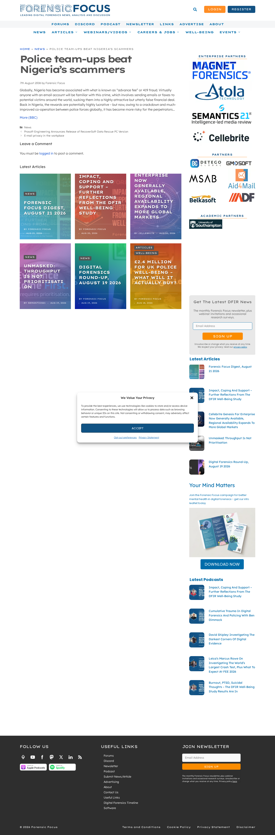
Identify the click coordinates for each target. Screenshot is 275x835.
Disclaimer (245, 827)
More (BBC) (28, 117)
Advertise (191, 24)
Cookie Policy (179, 827)
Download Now (222, 564)
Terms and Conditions (141, 827)
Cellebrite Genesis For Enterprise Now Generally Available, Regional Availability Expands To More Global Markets (153, 191)
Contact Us (111, 792)
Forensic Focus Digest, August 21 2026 (45, 208)
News (39, 32)
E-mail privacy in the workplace (44, 135)
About (216, 24)
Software (110, 808)
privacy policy (240, 347)
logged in (46, 153)
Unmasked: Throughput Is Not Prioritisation (43, 276)
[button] (192, 398)
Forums (60, 24)
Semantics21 (36, 303)
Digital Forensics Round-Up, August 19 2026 (100, 275)
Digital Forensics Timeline (121, 803)
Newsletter (140, 24)
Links (167, 24)
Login (214, 9)
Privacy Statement (149, 437)
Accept (138, 428)
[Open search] (195, 9)
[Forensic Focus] (65, 15)
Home (25, 49)
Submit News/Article (117, 776)
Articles (144, 247)
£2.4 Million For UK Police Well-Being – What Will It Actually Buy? (155, 272)
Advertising (111, 782)
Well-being (146, 253)
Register (241, 9)
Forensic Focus (39, 229)
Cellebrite (146, 233)
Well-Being (199, 32)
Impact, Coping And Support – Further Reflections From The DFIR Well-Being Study (100, 195)
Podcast (110, 24)
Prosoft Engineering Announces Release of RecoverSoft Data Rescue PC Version (76, 131)
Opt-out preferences (125, 437)
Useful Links (112, 797)
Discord (85, 24)
